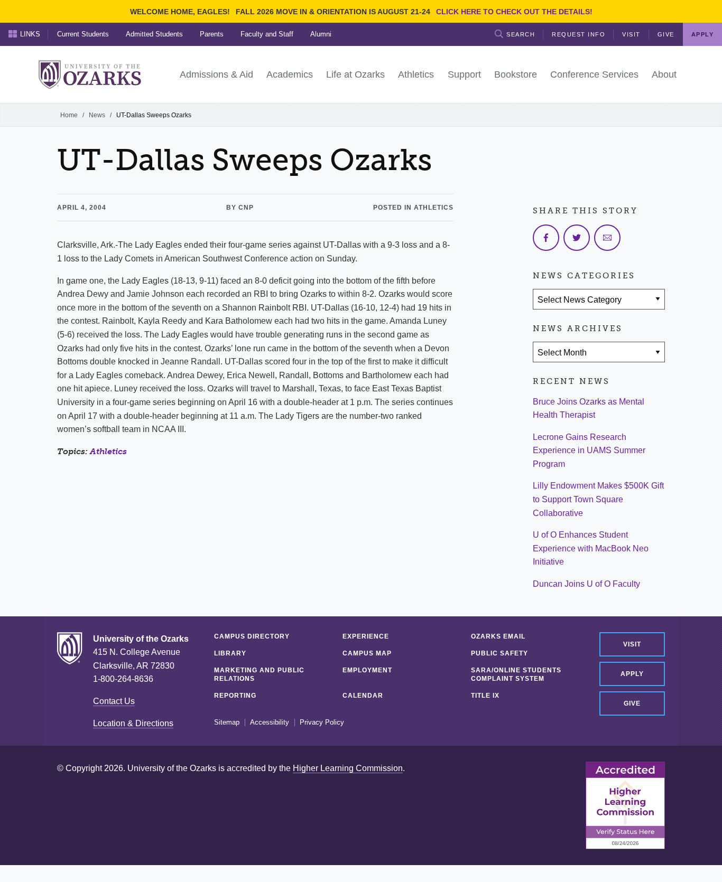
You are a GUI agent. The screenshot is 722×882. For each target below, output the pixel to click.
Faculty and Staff (266, 34)
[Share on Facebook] (546, 237)
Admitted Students (154, 34)
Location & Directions (133, 723)
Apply (632, 674)
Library (230, 653)
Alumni (320, 34)
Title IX (485, 695)
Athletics (108, 451)
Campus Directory (252, 636)
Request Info (578, 34)
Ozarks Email (498, 636)
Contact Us (114, 701)
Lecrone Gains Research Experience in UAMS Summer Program (589, 450)
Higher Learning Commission (348, 768)
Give (666, 34)
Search (520, 34)
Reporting (235, 695)
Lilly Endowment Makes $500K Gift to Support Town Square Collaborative (598, 499)
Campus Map (367, 653)
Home (69, 115)
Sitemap (226, 722)
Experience (366, 636)
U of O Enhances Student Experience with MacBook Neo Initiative (591, 548)
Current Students (83, 34)
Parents (212, 34)
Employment (367, 670)
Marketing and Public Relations (259, 674)
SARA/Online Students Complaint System (516, 674)
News (97, 115)
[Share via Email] (607, 237)
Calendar (363, 695)
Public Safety (499, 653)
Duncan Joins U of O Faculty (586, 583)
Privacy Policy (322, 722)
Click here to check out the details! (514, 11)
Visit (631, 34)
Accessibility (269, 722)
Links (30, 34)
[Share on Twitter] (576, 237)
